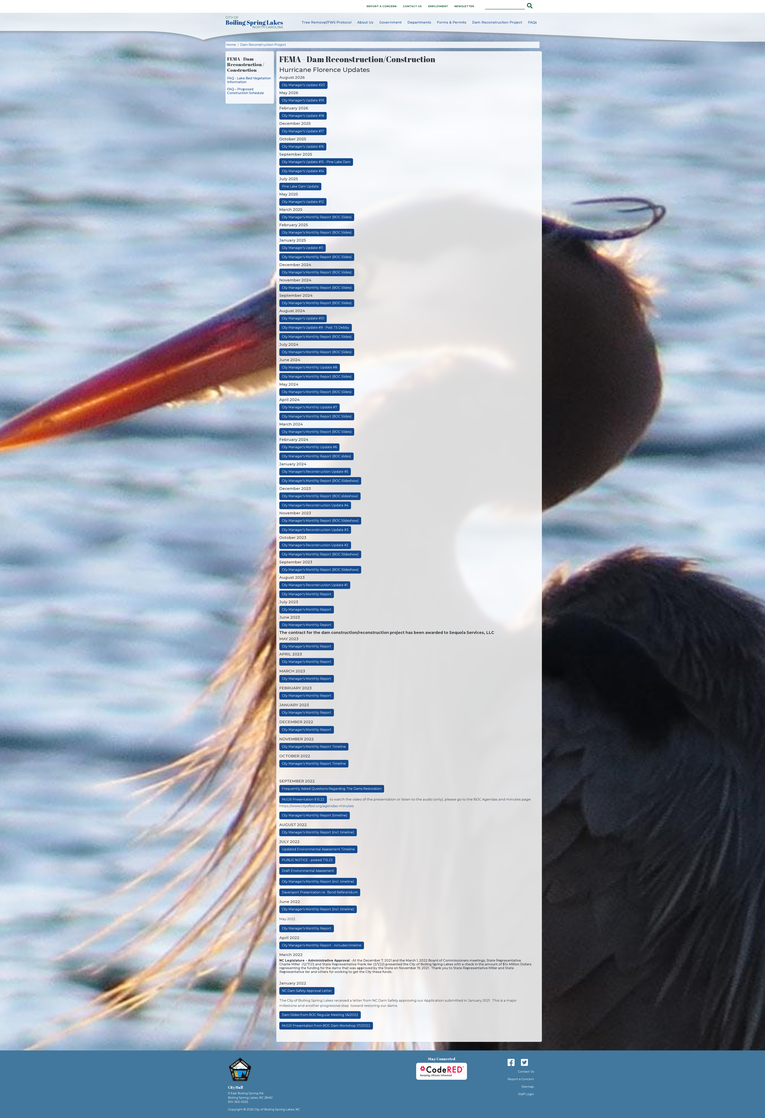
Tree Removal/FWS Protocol (326, 22)
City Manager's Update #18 (303, 116)
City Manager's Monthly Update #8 (309, 367)
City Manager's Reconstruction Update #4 (315, 505)
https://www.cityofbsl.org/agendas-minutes (316, 806)
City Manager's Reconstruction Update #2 (315, 545)
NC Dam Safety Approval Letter (307, 991)
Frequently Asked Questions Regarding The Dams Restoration (332, 789)
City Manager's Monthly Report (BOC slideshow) (320, 496)
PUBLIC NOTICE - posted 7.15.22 (307, 860)
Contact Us (412, 6)
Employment (438, 6)
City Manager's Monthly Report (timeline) (314, 815)
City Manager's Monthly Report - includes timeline (321, 945)
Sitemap (528, 1087)
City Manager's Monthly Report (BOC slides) (316, 456)
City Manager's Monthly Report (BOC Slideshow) (320, 481)
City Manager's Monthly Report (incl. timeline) (318, 832)
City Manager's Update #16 (303, 146)
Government (390, 22)
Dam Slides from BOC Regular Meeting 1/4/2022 (320, 1015)
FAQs (532, 22)
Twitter (524, 1062)
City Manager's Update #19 (303, 100)
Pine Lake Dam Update (300, 186)
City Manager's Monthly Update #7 (309, 407)
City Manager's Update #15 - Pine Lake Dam (316, 162)
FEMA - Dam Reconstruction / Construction (245, 64)
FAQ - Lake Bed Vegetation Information (249, 80)
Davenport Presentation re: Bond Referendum (320, 892)
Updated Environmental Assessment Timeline (318, 849)
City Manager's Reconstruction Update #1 (315, 585)
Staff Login (526, 1094)
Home (231, 45)
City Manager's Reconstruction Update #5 (315, 472)
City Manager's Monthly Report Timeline (314, 747)
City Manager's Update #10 (303, 318)
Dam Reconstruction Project (497, 22)
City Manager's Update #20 (303, 85)
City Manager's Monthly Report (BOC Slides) (317, 217)
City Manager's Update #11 (302, 248)
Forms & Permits (451, 22)
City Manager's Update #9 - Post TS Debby (315, 327)
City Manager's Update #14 (303, 171)
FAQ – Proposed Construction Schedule (245, 91)
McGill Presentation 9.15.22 (303, 799)
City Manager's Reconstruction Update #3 (315, 530)
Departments (419, 22)
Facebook (511, 1062)
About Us (365, 22)
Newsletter (464, 6)
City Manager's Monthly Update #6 (309, 447)
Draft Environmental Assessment (308, 871)
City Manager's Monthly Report (306, 594)
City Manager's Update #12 (303, 202)
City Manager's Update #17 (303, 131)
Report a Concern (381, 6)
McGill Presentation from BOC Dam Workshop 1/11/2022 (326, 1026)
